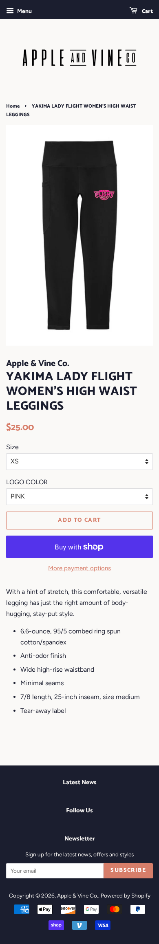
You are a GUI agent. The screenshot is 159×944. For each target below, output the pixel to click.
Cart (147, 11)
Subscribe (128, 870)
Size (12, 447)
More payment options (79, 568)
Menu (24, 11)
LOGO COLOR (27, 482)
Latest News (80, 782)
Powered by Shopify (125, 895)
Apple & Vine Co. (77, 895)
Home (13, 106)
